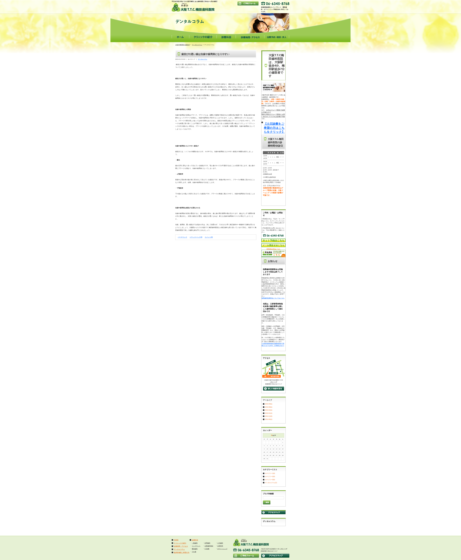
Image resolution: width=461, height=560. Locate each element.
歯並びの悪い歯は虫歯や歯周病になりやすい (205, 54)
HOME (176, 540)
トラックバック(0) (196, 237)
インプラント (196, 546)
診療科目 (195, 540)
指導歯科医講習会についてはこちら (273, 298)
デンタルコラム (197, 45)
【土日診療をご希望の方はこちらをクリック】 (274, 127)
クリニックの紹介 (180, 543)
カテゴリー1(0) (270, 473)
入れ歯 (194, 552)
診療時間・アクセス (181, 546)
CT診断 (207, 549)
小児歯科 (220, 543)
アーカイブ (267, 400)
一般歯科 (195, 543)
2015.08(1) (268, 407)
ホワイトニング (222, 549)
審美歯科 (195, 549)
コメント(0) (209, 237)
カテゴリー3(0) (270, 479)
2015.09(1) (268, 404)
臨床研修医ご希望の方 (181, 552)
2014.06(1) (268, 419)
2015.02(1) (268, 410)
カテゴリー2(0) (270, 476)
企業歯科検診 (209, 546)
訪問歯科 (207, 543)
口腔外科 (220, 546)
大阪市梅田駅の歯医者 (182, 45)
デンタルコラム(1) (271, 482)
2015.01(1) (268, 413)
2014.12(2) (268, 416)
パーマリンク (182, 237)
